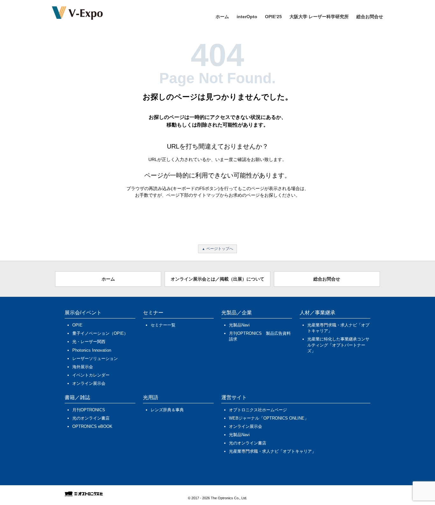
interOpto (247, 16)
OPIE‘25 (273, 16)
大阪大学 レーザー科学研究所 (319, 16)
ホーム (222, 16)
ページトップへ (219, 248)
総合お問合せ (369, 16)
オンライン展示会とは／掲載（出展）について (217, 279)
